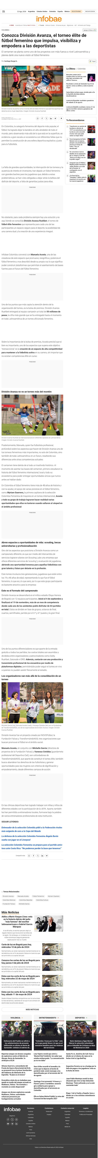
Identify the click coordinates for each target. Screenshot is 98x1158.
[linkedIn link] (16, 1123)
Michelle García (24, 904)
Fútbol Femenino (38, 896)
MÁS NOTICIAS (32, 1009)
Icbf (75, 25)
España (60, 11)
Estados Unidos (42, 11)
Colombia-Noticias (9, 900)
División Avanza (8, 896)
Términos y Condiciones (86, 1111)
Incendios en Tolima (25, 25)
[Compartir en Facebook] (42, 118)
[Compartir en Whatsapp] (38, 118)
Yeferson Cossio (50, 25)
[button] (3, 11)
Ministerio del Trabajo (84, 25)
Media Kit (67, 1126)
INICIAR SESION (90, 11)
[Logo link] (49, 18)
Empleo (49, 1114)
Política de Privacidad (85, 1114)
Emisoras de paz (61, 25)
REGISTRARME (76, 11)
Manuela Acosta (23, 896)
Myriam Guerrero (53, 896)
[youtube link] (8, 1123)
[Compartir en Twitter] (46, 118)
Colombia (52, 11)
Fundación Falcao (9, 904)
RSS (30, 1139)
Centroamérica (30, 1133)
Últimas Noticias (31, 1136)
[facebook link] (8, 1119)
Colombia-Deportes (25, 900)
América (30, 1111)
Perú (30, 1129)
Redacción (49, 1111)
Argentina (31, 11)
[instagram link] (16, 1119)
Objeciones (70, 25)
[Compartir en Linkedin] (51, 118)
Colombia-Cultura (42, 900)
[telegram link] (12, 1123)
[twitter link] (12, 1119)
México (67, 11)
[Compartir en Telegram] (55, 118)
